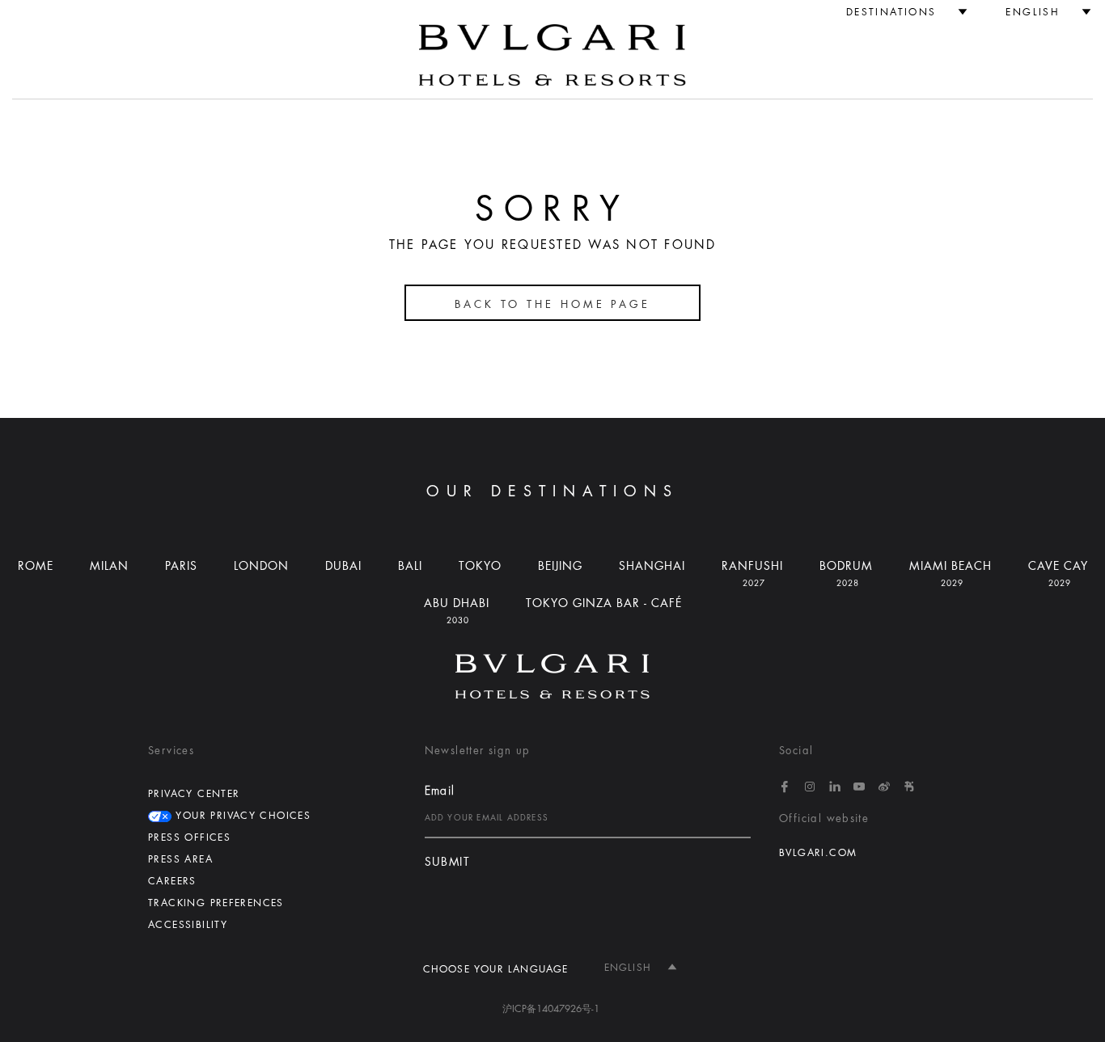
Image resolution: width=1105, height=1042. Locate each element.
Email (440, 790)
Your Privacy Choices (241, 816)
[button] (900, 12)
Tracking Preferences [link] (216, 903)
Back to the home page (552, 304)
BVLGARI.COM (818, 853)
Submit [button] (447, 862)
